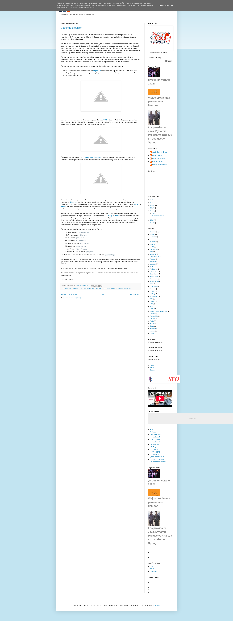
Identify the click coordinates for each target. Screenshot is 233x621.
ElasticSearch (154, 276)
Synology (153, 328)
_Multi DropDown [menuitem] (155, 434)
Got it (173, 5)
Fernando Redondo (158, 158)
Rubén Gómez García (159, 165)
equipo (152, 234)
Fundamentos (154, 281)
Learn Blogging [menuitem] (155, 452)
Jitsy (151, 299)
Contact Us (153, 571)
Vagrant (131, 288)
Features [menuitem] (153, 432)
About (152, 367)
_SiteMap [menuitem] (153, 447)
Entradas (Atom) (75, 298)
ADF (151, 266)
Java (93, 288)
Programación (154, 257)
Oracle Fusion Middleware (109, 288)
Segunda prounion (71, 27)
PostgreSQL (154, 316)
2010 (152, 223)
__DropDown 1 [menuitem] (155, 437)
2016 (152, 208)
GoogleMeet (154, 286)
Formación (75, 288)
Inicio (102, 294)
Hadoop (152, 294)
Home (152, 365)
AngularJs (97, 71)
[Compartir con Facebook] (99, 286)
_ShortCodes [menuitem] (154, 444)
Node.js (152, 309)
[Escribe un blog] (94, 286)
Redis (152, 321)
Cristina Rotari (157, 155)
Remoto (152, 259)
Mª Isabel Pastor (157, 161)
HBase (152, 291)
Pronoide (120, 288)
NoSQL (152, 306)
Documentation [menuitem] (155, 454)
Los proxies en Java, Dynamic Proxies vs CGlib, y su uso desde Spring (160, 135)
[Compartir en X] (96, 286)
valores (152, 244)
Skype (152, 326)
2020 (152, 205)
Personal (153, 314)
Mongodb (73, 202)
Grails (116, 216)
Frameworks (154, 279)
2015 (152, 211)
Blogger (157, 605)
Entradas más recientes (69, 294)
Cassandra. (154, 271)
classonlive (153, 262)
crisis (151, 239)
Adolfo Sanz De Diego (159, 152)
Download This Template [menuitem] (158, 462)
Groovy (85, 288)
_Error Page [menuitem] (154, 449)
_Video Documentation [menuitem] (157, 459)
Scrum (152, 323)
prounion (153, 264)
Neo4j (152, 304)
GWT (105, 120)
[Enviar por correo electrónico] (92, 286)
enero (154, 213)
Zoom (152, 333)
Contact (152, 370)
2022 (152, 199)
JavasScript (154, 296)
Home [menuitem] (152, 429)
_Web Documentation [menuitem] (157, 457)
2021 (152, 202)
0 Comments (84, 285)
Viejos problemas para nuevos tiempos (159, 101)
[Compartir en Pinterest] (101, 286)
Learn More (164, 5)
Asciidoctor (153, 269)
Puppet (63, 207)
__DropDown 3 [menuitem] (155, 442)
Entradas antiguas (134, 294)
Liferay (152, 301)
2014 (152, 220)
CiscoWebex (154, 274)
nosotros (153, 242)
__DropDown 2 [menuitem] (155, 439)
